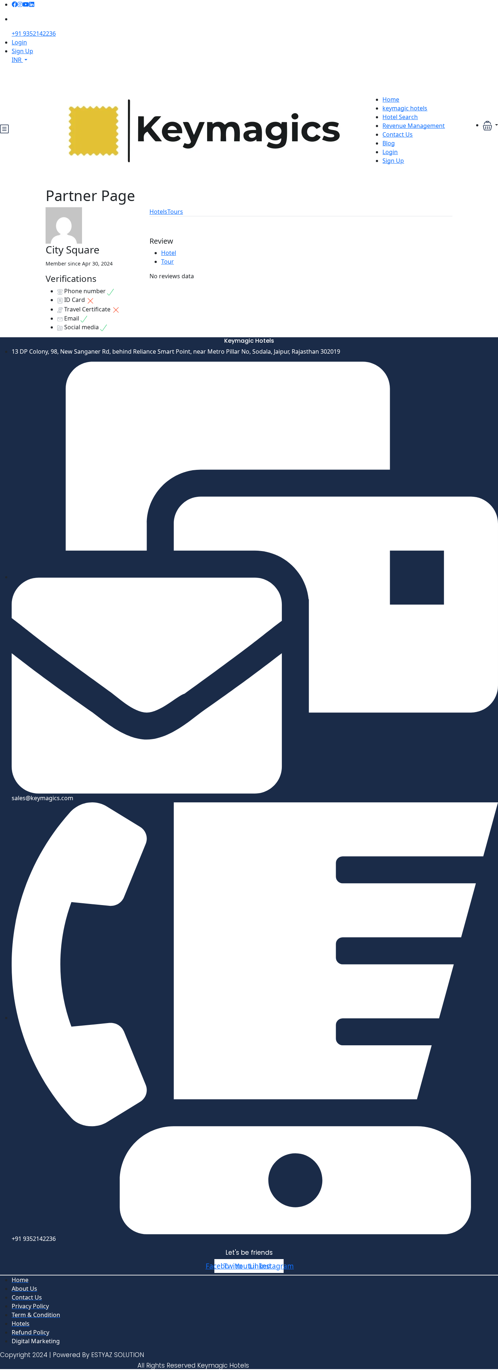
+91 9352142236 (34, 34)
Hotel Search (400, 117)
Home (390, 99)
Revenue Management (413, 126)
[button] (490, 125)
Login (19, 42)
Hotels (158, 212)
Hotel (168, 253)
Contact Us (397, 134)
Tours (175, 212)
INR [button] (17, 60)
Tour (167, 262)
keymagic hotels (404, 108)
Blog (388, 143)
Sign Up (22, 51)
